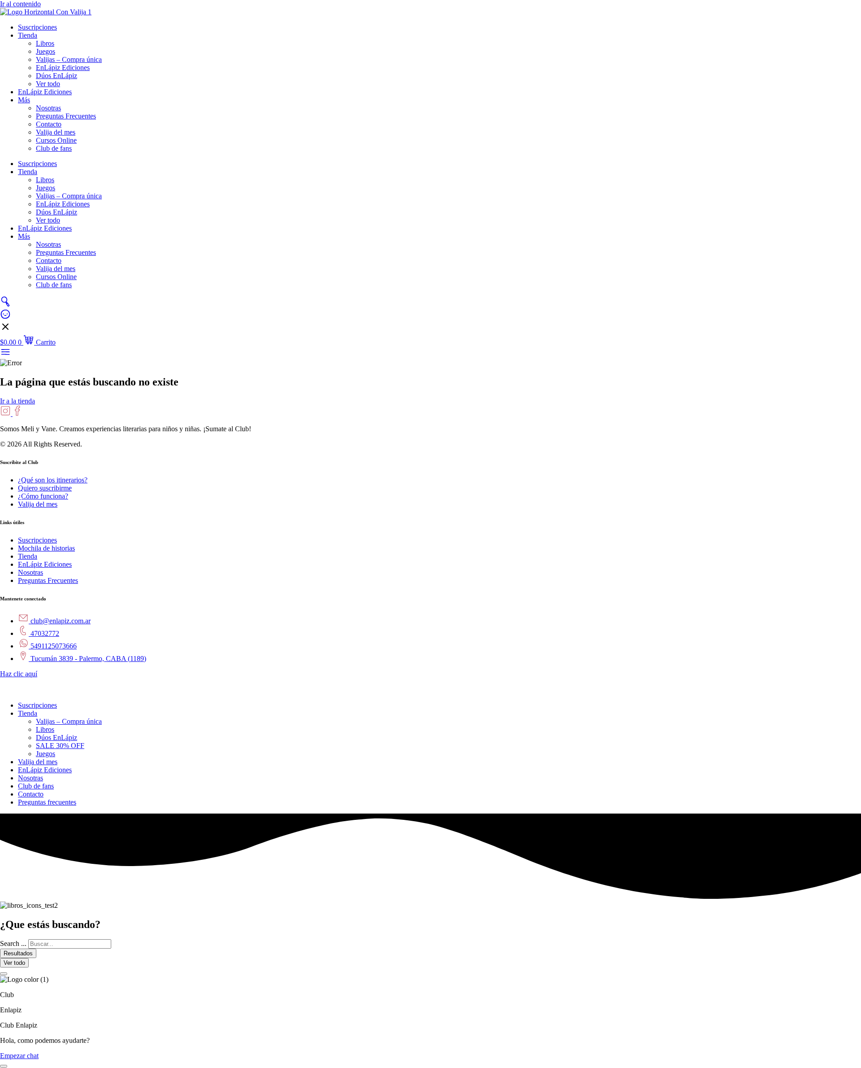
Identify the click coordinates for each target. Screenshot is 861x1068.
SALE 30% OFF (60, 745)
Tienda (27, 35)
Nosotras (48, 108)
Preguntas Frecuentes (66, 116)
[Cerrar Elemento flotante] (3, 973)
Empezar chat (19, 1055)
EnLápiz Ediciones (63, 67)
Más (24, 100)
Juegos (45, 51)
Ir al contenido (20, 4)
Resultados (18, 953)
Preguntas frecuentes (47, 802)
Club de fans (54, 148)
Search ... (13, 943)
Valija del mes (55, 132)
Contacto (48, 124)
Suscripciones (37, 27)
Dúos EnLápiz (56, 75)
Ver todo (48, 84)
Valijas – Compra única (69, 59)
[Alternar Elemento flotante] (3, 1066)
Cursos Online (56, 140)
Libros (45, 43)
